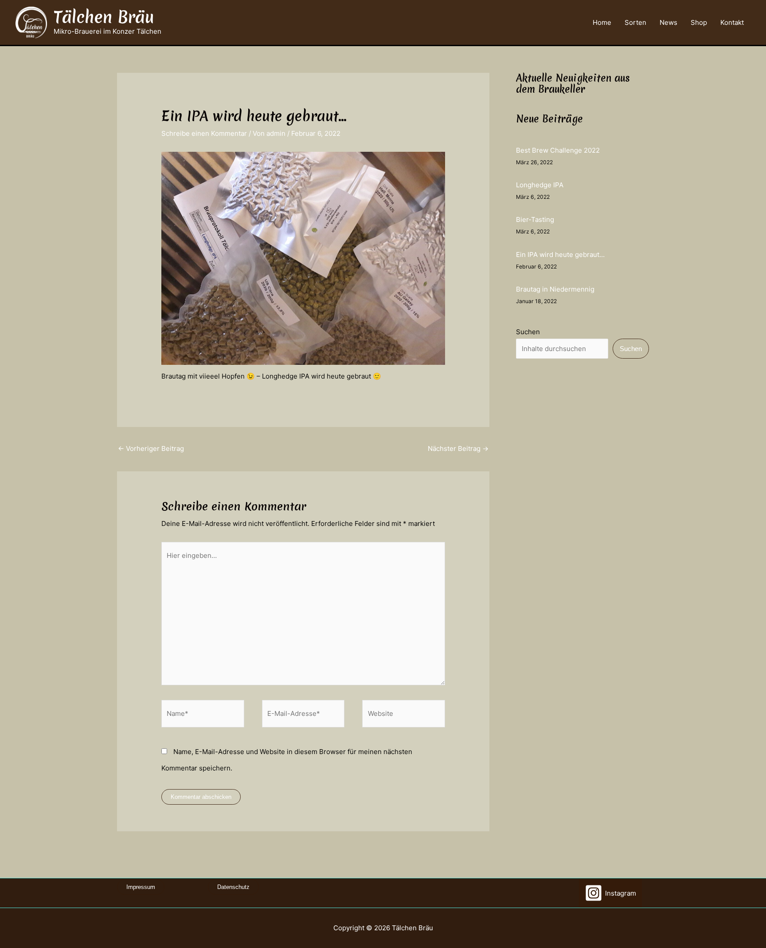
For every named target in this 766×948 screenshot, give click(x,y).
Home (602, 22)
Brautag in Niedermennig (555, 289)
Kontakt (732, 22)
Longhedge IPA (539, 185)
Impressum (140, 887)
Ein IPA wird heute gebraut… (560, 254)
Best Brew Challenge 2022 (558, 150)
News (668, 22)
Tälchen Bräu (104, 17)
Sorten (635, 22)
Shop (699, 22)
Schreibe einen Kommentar (204, 133)
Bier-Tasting (535, 219)
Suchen (528, 332)
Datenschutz (233, 887)
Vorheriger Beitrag (151, 448)
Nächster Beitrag (458, 448)
